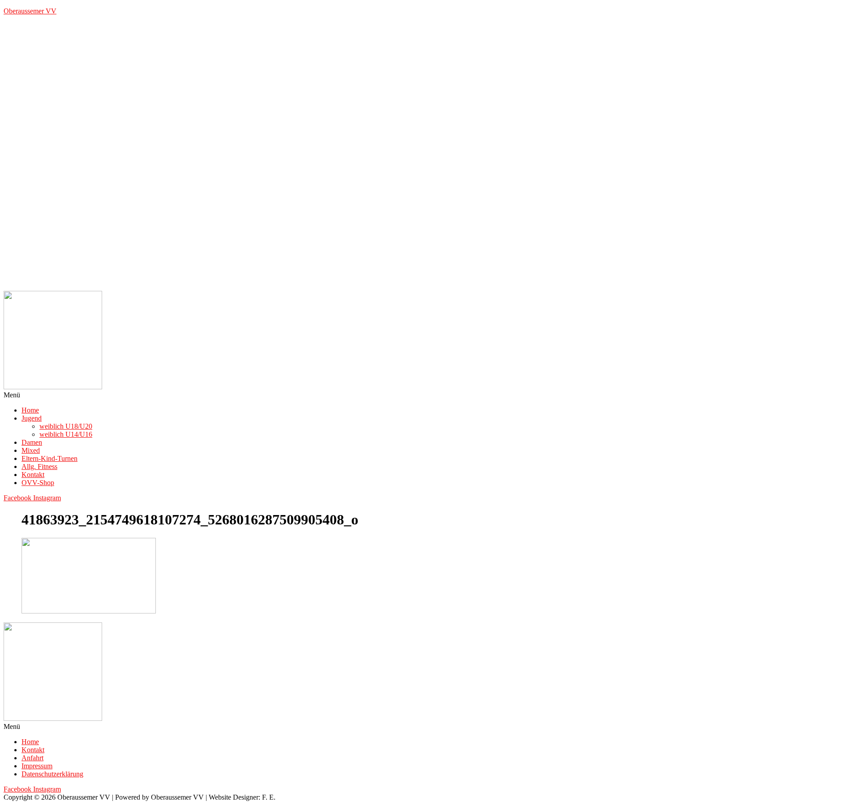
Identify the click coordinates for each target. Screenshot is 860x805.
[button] (430, 395)
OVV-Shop (38, 482)
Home (30, 410)
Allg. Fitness (39, 466)
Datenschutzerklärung (52, 774)
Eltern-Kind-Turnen (49, 458)
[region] (430, 156)
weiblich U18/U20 (65, 426)
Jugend (32, 418)
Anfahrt (32, 758)
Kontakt (33, 474)
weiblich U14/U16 (65, 434)
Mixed (31, 450)
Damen (32, 442)
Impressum (37, 766)
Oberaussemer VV (30, 11)
